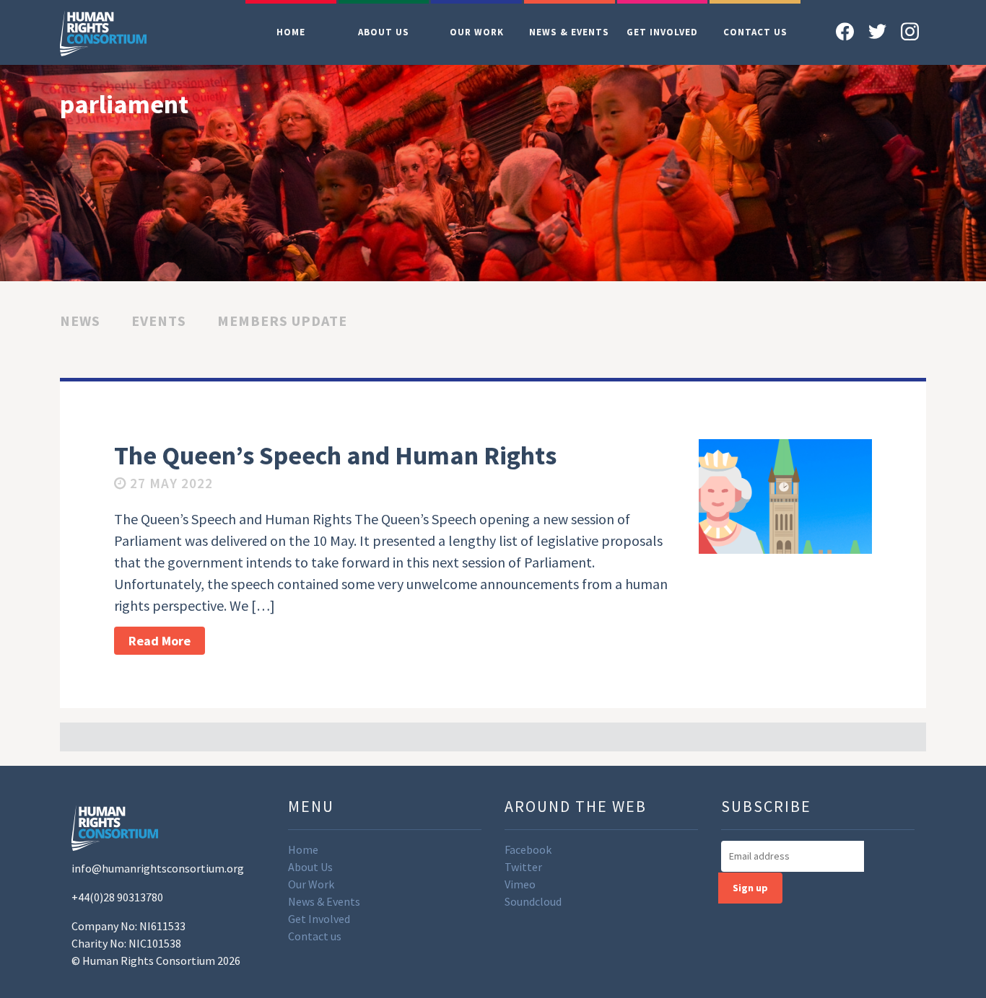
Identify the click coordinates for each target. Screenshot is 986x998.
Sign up (750, 887)
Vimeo (520, 884)
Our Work (477, 32)
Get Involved (662, 32)
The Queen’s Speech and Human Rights (335, 455)
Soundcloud (533, 901)
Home (290, 32)
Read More (159, 640)
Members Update (282, 321)
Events (158, 321)
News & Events (569, 32)
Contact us (755, 32)
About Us (383, 32)
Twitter (523, 867)
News (80, 321)
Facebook (528, 849)
